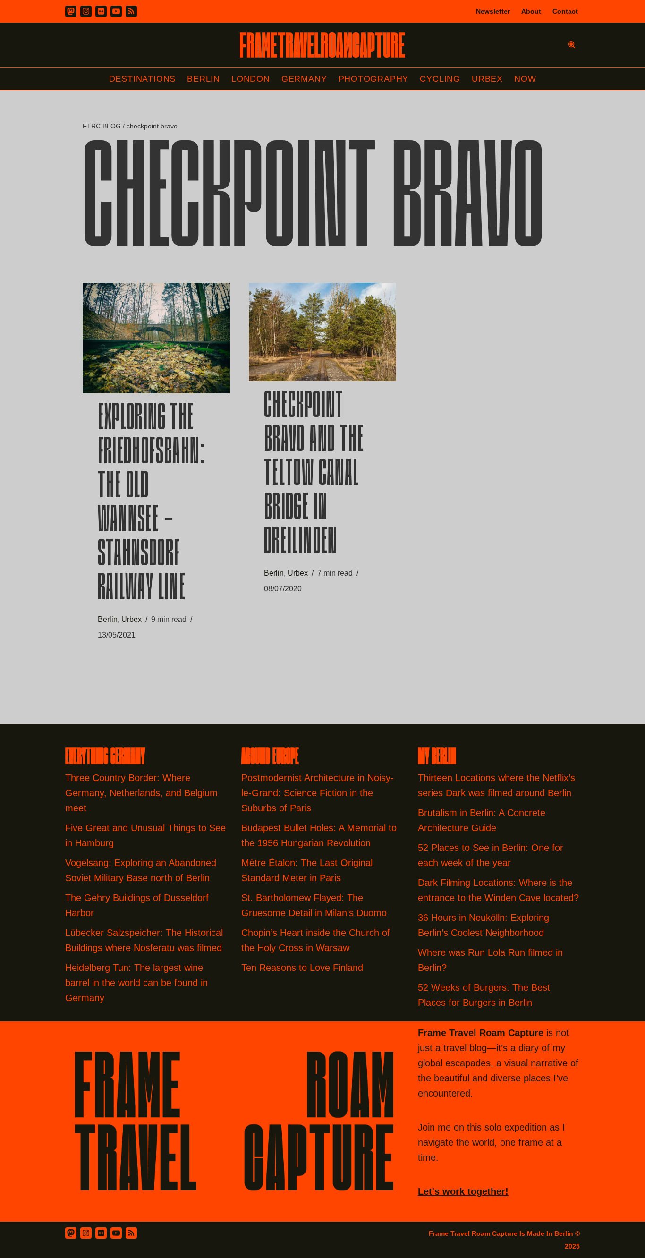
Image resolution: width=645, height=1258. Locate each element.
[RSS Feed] (131, 1233)
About (531, 11)
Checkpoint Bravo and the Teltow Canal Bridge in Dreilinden (314, 475)
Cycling (440, 79)
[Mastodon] (70, 11)
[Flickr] (101, 11)
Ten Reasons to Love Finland (302, 967)
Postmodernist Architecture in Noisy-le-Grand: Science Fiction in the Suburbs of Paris (317, 793)
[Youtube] (116, 11)
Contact (565, 11)
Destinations (142, 79)
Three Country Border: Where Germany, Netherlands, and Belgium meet (141, 793)
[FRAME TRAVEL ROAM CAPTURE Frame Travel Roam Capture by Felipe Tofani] (322, 45)
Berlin (203, 79)
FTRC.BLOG (102, 126)
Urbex (487, 79)
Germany (304, 79)
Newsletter (493, 11)
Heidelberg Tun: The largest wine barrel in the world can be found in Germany (136, 982)
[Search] (571, 44)
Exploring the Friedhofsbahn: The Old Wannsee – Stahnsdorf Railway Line (151, 505)
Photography (374, 79)
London (250, 79)
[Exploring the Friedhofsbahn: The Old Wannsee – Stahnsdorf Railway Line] (156, 338)
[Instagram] (86, 11)
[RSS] (131, 11)
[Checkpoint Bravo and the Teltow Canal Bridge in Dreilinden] (322, 332)
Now (525, 79)
